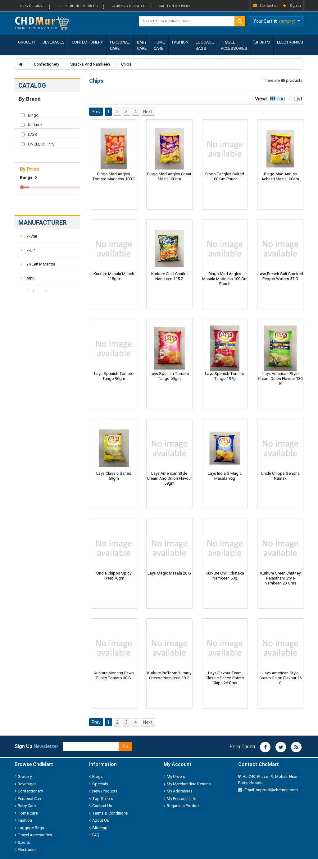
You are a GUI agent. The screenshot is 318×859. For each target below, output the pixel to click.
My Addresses (180, 791)
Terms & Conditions (110, 813)
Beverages (54, 42)
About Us (100, 820)
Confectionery (87, 42)
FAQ (95, 835)
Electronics (290, 42)
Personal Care (120, 45)
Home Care (159, 45)
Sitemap (99, 827)
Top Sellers (102, 798)
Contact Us (102, 805)
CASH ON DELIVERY (174, 6)
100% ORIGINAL (32, 6)
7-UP (30, 250)
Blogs (97, 776)
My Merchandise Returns (189, 784)
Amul (30, 278)
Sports (262, 42)
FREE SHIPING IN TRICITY (77, 6)
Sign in (295, 5)
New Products (104, 791)
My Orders (176, 776)
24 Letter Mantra (40, 264)
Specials (100, 784)
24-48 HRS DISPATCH (128, 6)
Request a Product (183, 805)
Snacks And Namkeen (90, 64)
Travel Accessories (234, 45)
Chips (126, 64)
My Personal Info (182, 798)
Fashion (180, 42)
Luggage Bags (205, 45)
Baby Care (142, 45)
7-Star (31, 236)
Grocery (26, 42)
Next (147, 111)
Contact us (269, 5)
